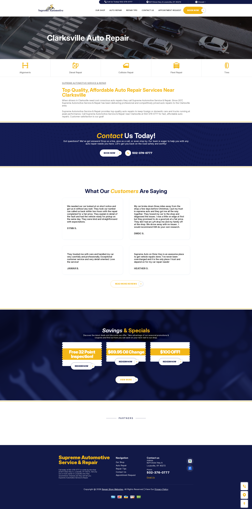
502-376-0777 (151, 114)
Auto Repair (115, 10)
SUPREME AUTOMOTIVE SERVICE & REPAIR (84, 83)
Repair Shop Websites (112, 489)
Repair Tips (131, 10)
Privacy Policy (161, 489)
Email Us (151, 477)
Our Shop (100, 10)
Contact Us (148, 10)
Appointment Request (169, 10)
